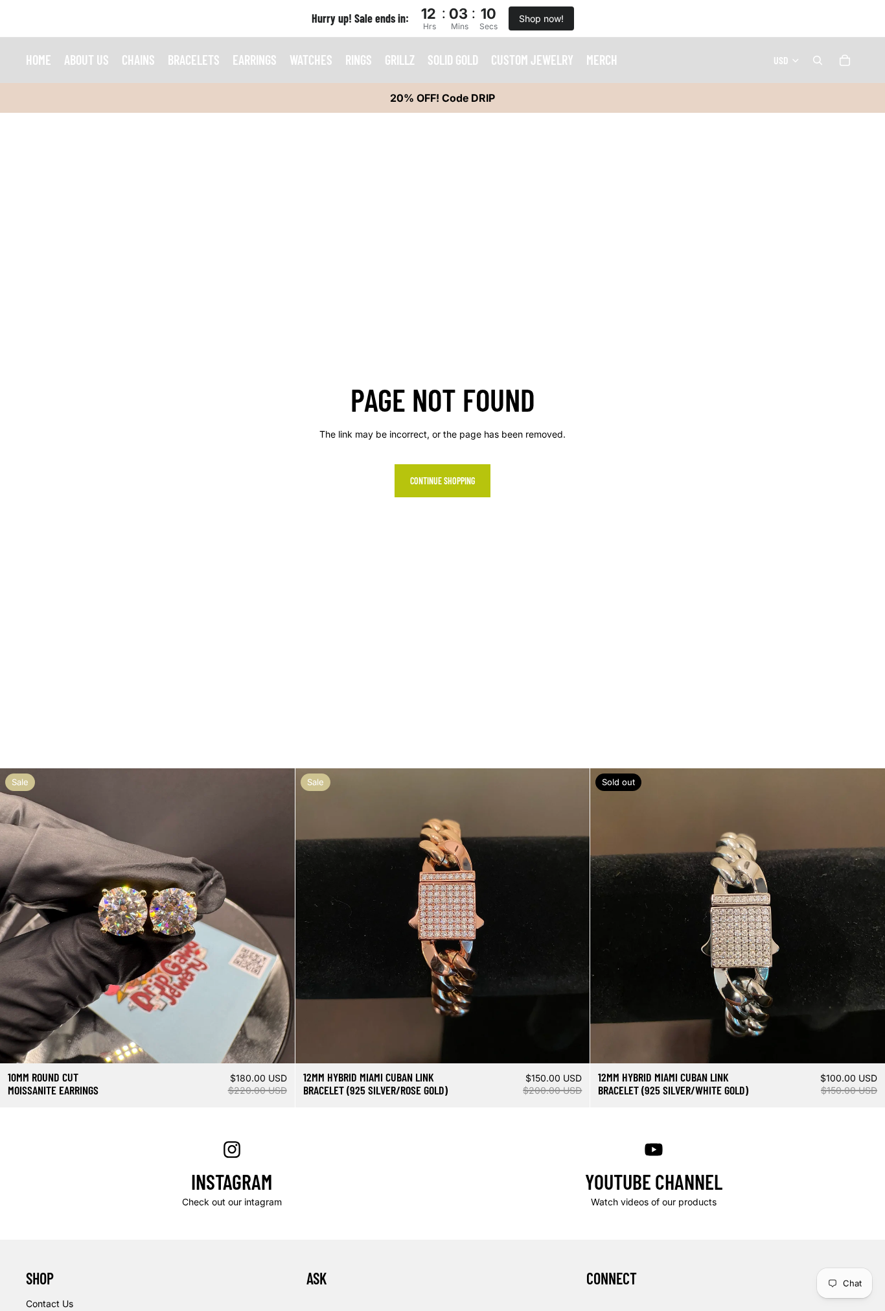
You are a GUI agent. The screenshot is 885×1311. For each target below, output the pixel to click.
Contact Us (49, 1303)
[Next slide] (275, 916)
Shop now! (541, 18)
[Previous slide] (19, 916)
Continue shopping (442, 480)
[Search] (817, 60)
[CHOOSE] (274, 1044)
